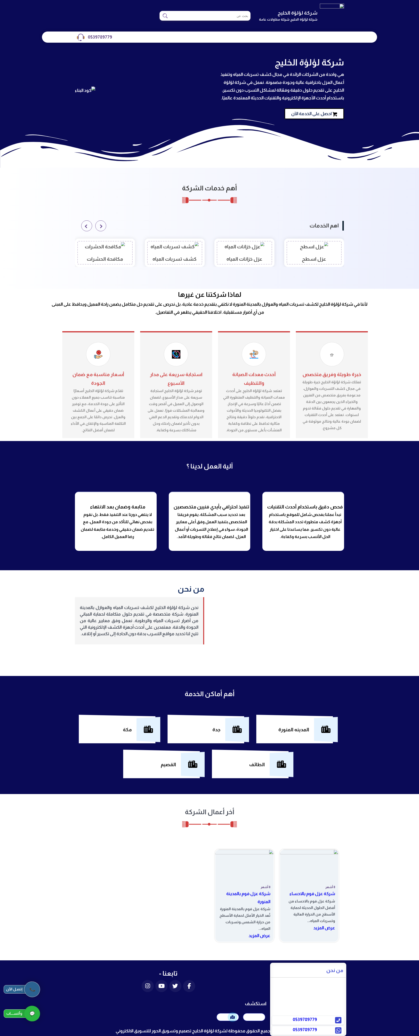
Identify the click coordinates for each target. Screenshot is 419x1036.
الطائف (257, 764)
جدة (216, 729)
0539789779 (100, 37)
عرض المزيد (324, 927)
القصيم (168, 764)
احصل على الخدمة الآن (311, 113)
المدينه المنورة (293, 729)
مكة (127, 729)
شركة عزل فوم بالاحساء (312, 893)
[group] (314, 253)
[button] (100, 225)
